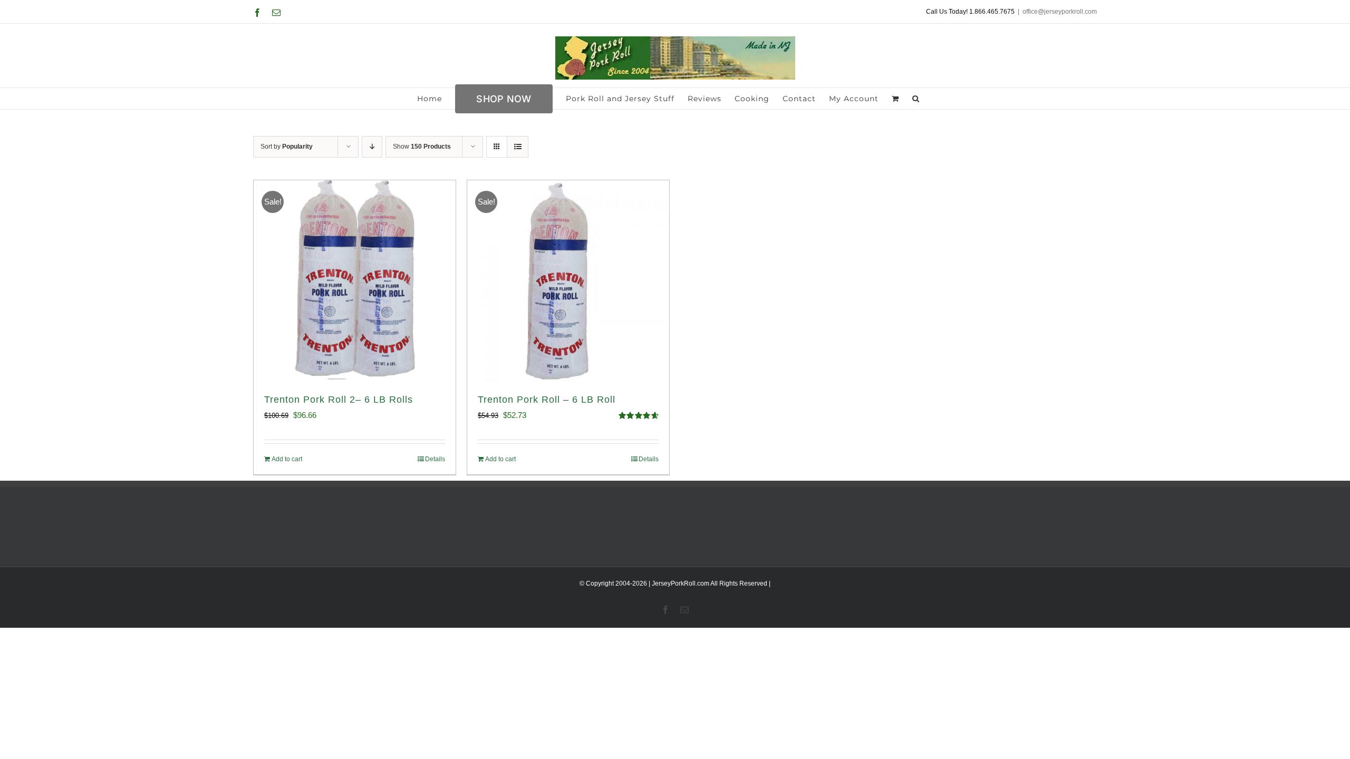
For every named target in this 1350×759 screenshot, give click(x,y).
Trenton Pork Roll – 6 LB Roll (546, 399)
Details (435, 459)
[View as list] (517, 147)
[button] (916, 98)
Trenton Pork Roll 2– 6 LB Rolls (338, 399)
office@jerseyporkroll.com (1060, 11)
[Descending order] (372, 147)
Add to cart (287, 459)
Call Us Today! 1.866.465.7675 (970, 11)
